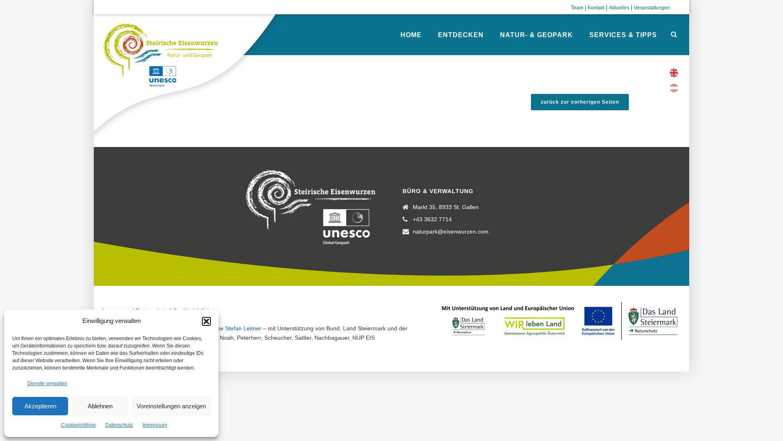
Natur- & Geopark (536, 34)
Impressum (155, 425)
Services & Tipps (623, 34)
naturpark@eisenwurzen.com (451, 231)
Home (411, 34)
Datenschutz (119, 425)
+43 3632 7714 (432, 219)
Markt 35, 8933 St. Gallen (446, 207)
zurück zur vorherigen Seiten (580, 102)
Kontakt (596, 8)
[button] (206, 321)
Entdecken (461, 34)
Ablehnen (100, 406)
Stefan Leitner (243, 328)
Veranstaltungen (652, 8)
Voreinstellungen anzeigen (171, 406)
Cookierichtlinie (78, 425)
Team (577, 8)
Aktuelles (619, 8)
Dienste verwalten (47, 383)
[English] (674, 72)
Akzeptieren (40, 406)
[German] (674, 88)
